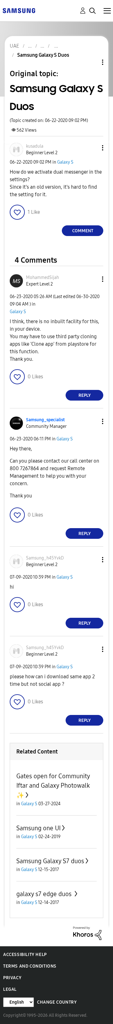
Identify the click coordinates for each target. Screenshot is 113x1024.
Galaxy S (65, 162)
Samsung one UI (38, 828)
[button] (92, 148)
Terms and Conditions (29, 966)
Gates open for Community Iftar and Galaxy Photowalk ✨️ (53, 785)
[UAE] (19, 10)
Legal (10, 989)
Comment (82, 231)
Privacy (12, 977)
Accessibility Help (25, 954)
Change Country (57, 1002)
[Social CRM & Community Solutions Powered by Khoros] (87, 933)
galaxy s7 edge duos (44, 894)
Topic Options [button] (92, 62)
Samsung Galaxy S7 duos (50, 861)
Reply (84, 395)
